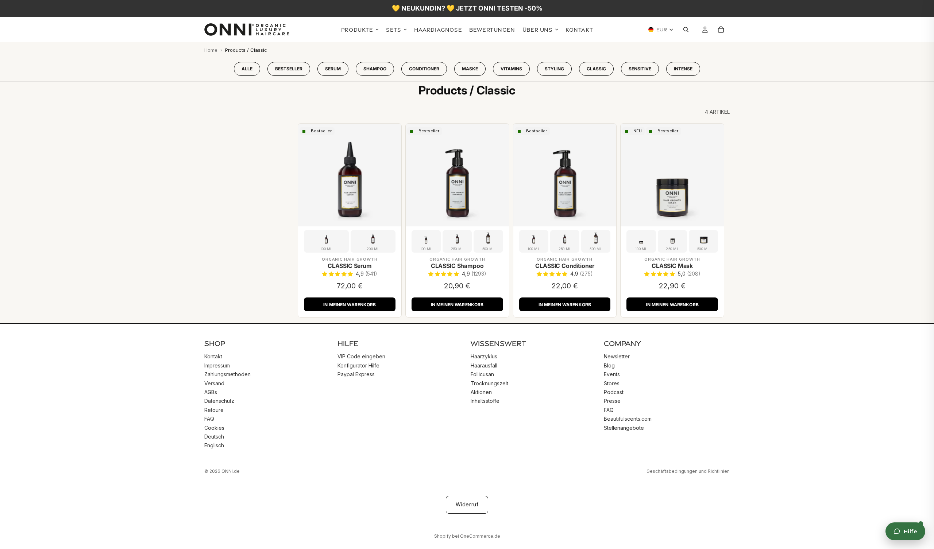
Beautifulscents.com (628, 419)
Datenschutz (219, 401)
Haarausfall (484, 365)
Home (210, 50)
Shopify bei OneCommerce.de (467, 536)
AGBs (210, 392)
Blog (609, 365)
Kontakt (213, 356)
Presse (612, 401)
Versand (214, 383)
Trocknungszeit (489, 383)
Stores (612, 383)
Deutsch (214, 436)
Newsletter (617, 356)
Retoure (214, 409)
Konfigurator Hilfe (358, 365)
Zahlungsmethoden (227, 374)
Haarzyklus (484, 356)
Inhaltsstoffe (485, 401)
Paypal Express (356, 374)
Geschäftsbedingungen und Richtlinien (688, 471)
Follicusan (482, 374)
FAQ (209, 419)
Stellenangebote (624, 427)
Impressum (217, 365)
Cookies (214, 427)
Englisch (214, 445)
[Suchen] (688, 30)
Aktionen (481, 392)
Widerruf (467, 504)
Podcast (614, 392)
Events (612, 374)
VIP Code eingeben (361, 356)
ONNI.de (230, 471)
